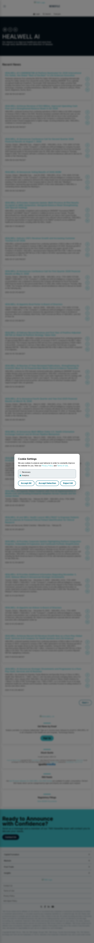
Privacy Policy (47, 466)
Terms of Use (62, 466)
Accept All (26, 483)
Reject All (68, 483)
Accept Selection (47, 483)
